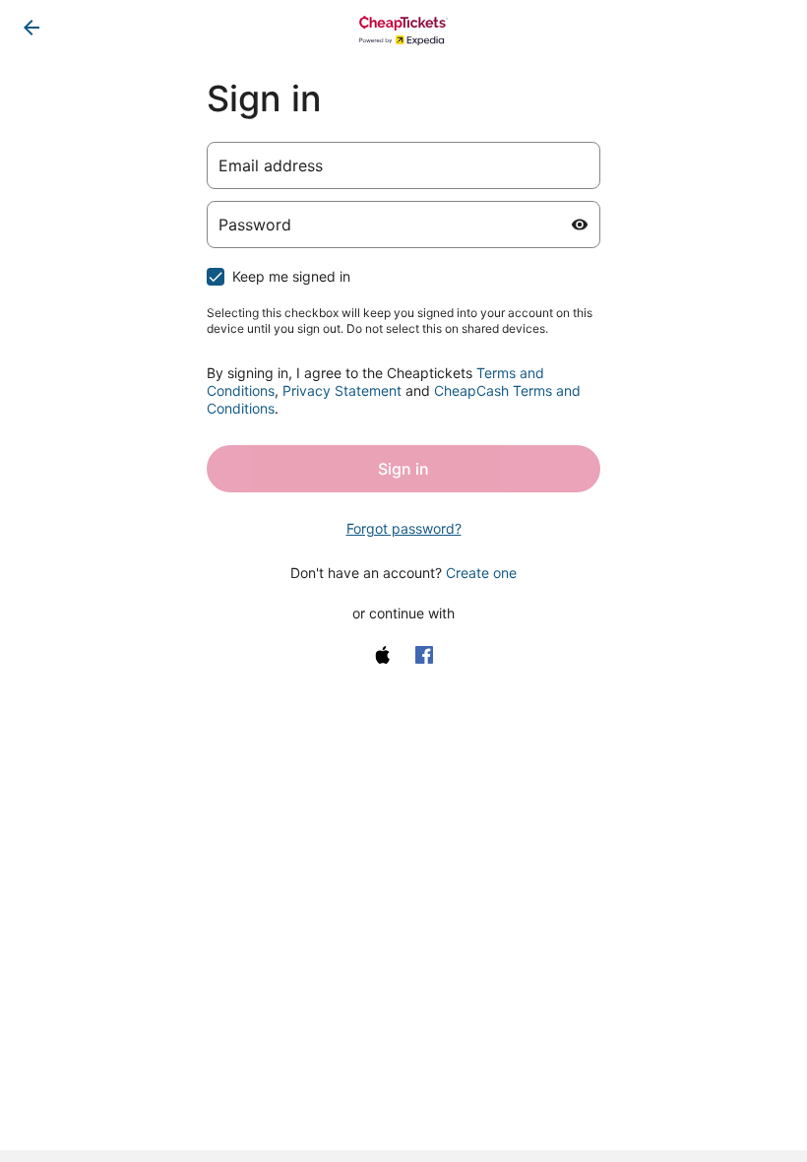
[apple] (383, 655)
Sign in (403, 469)
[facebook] (424, 655)
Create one (481, 572)
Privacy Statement (342, 390)
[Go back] (31, 27)
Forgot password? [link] (404, 528)
